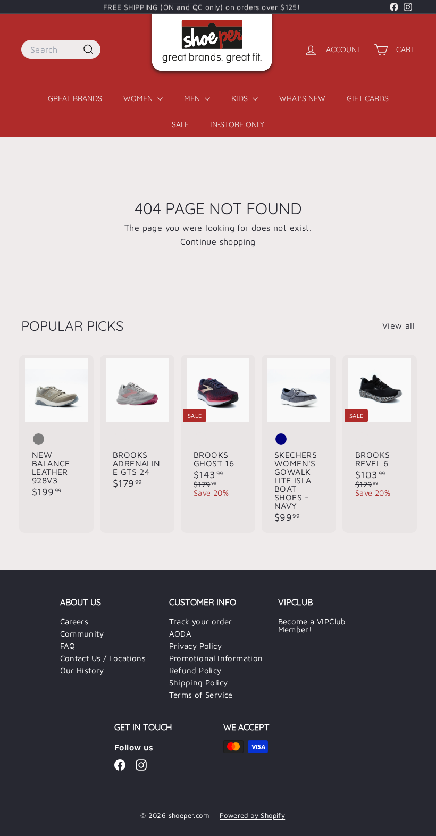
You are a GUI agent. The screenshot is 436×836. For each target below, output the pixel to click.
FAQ (68, 645)
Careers (74, 621)
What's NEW (302, 98)
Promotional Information (216, 658)
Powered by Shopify (252, 815)
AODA (180, 633)
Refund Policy (195, 670)
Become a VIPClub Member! (312, 625)
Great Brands (75, 98)
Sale (180, 124)
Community (82, 633)
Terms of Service (201, 694)
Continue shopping (218, 241)
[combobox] (60, 49)
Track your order (200, 621)
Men (193, 98)
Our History (82, 670)
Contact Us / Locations (103, 658)
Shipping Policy (198, 682)
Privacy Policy (195, 645)
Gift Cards (368, 98)
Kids (240, 98)
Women (139, 98)
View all (398, 325)
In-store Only (237, 124)
